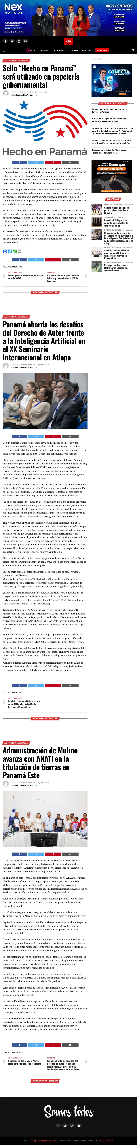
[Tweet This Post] (36, 162)
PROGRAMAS (44, 50)
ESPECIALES (86, 50)
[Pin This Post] (53, 162)
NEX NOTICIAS (59, 50)
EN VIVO (32, 50)
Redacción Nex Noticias (24, 95)
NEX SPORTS (73, 50)
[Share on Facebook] (19, 162)
